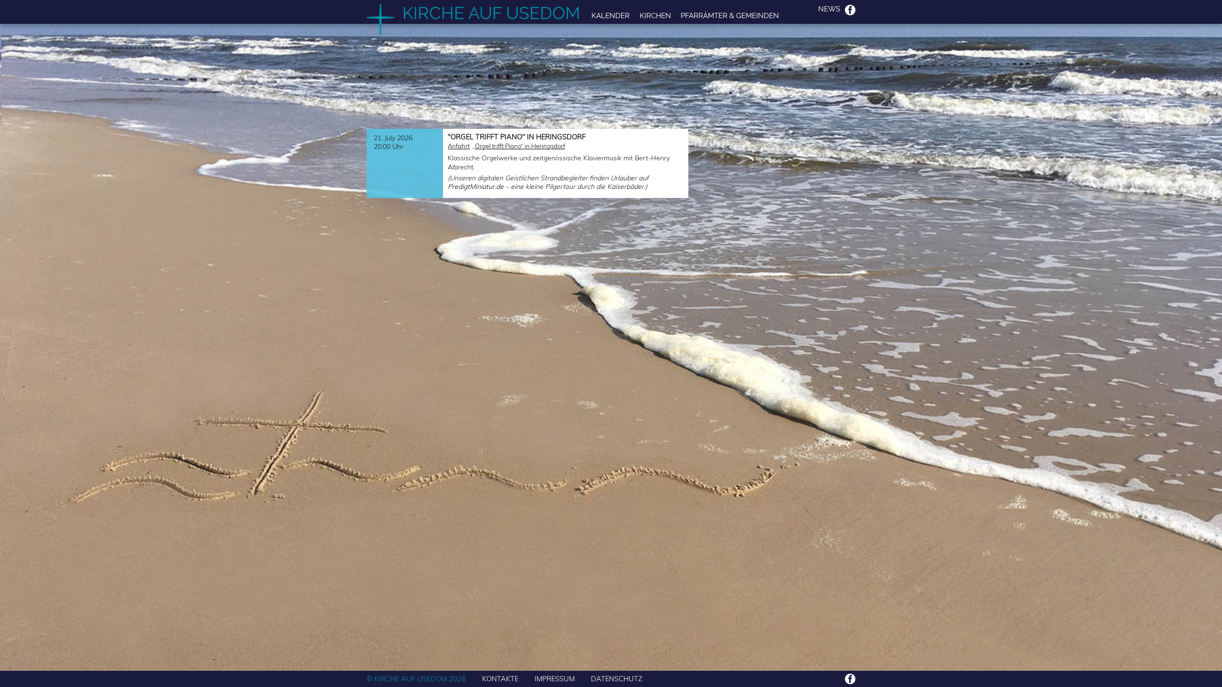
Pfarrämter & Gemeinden (730, 15)
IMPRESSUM (555, 678)
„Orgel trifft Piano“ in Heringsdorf (519, 146)
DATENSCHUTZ (617, 678)
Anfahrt (459, 146)
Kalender (610, 15)
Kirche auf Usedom (491, 13)
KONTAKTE (500, 678)
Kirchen (655, 15)
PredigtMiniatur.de (476, 186)
